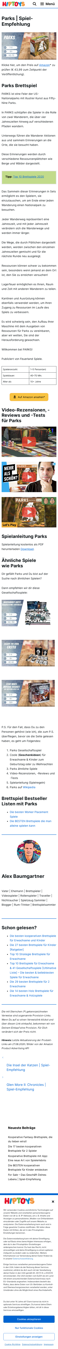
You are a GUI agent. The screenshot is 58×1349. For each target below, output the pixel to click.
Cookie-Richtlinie (12, 1344)
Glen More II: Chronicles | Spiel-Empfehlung (26, 1087)
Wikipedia (29, 787)
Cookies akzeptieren (29, 1319)
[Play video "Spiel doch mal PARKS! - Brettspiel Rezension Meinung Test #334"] (29, 442)
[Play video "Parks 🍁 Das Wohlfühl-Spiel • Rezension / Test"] (29, 477)
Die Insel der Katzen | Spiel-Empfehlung (28, 1067)
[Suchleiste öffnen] (34, 4)
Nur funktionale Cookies (29, 1327)
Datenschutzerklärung (32, 1344)
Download (27, 549)
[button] (53, 1201)
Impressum (48, 1344)
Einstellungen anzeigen (29, 1336)
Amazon (44, 65)
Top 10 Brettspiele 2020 (28, 176)
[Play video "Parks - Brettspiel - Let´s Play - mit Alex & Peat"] (29, 512)
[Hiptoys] (14, 4)
